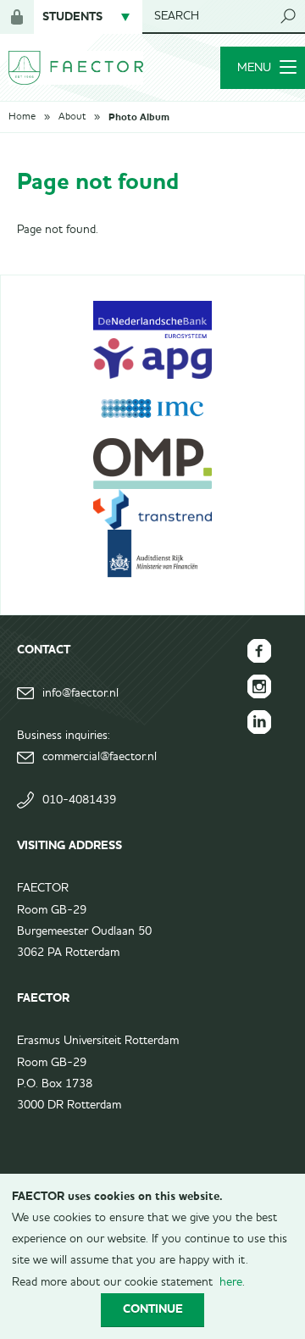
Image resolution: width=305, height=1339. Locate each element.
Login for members (17, 17)
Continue (153, 1309)
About (72, 117)
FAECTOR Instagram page (259, 686)
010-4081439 (79, 800)
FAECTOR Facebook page (259, 651)
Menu (254, 68)
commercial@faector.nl (99, 757)
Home (22, 117)
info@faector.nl (80, 693)
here (230, 1282)
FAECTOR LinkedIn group (259, 722)
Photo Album (138, 117)
